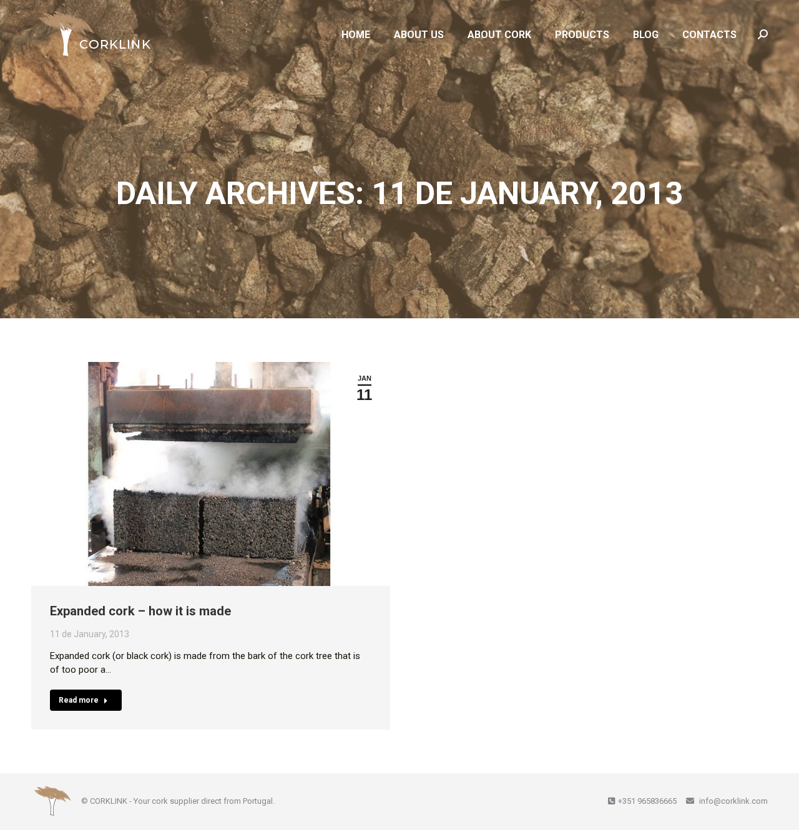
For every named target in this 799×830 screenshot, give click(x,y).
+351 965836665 (647, 801)
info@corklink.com (732, 801)
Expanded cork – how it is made (140, 610)
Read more (79, 700)
